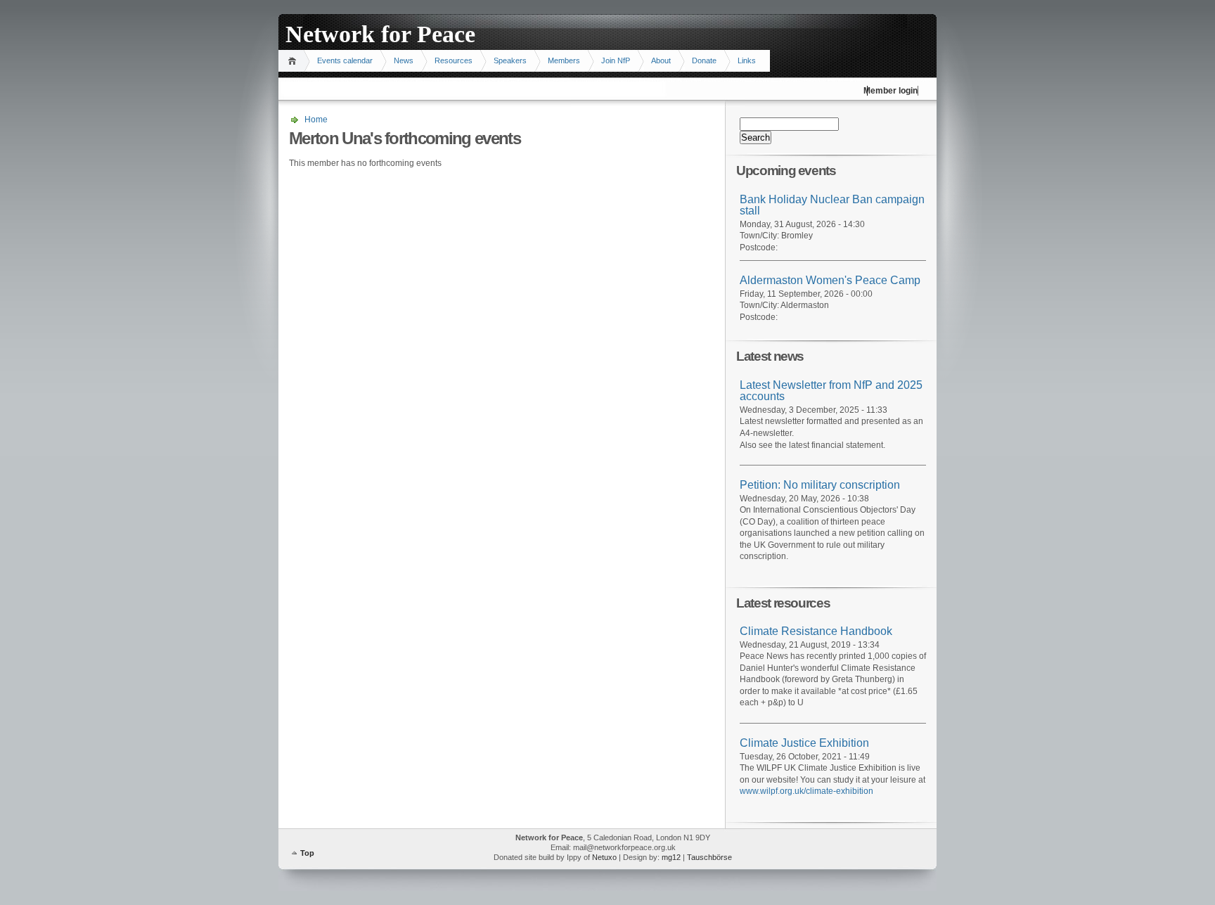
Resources (453, 60)
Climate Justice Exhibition (804, 743)
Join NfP (615, 60)
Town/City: (760, 235)
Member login (890, 91)
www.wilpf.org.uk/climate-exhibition (806, 791)
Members (564, 60)
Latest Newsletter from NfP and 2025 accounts (831, 391)
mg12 (671, 857)
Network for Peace (380, 34)
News (403, 60)
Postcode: (759, 247)
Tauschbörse (709, 857)
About (661, 60)
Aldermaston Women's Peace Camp (830, 280)
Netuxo (604, 857)
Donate (704, 60)
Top (307, 853)
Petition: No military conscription (820, 485)
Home (294, 61)
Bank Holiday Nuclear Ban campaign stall (832, 205)
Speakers (510, 60)
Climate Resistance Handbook (816, 631)
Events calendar (345, 60)
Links (747, 60)
